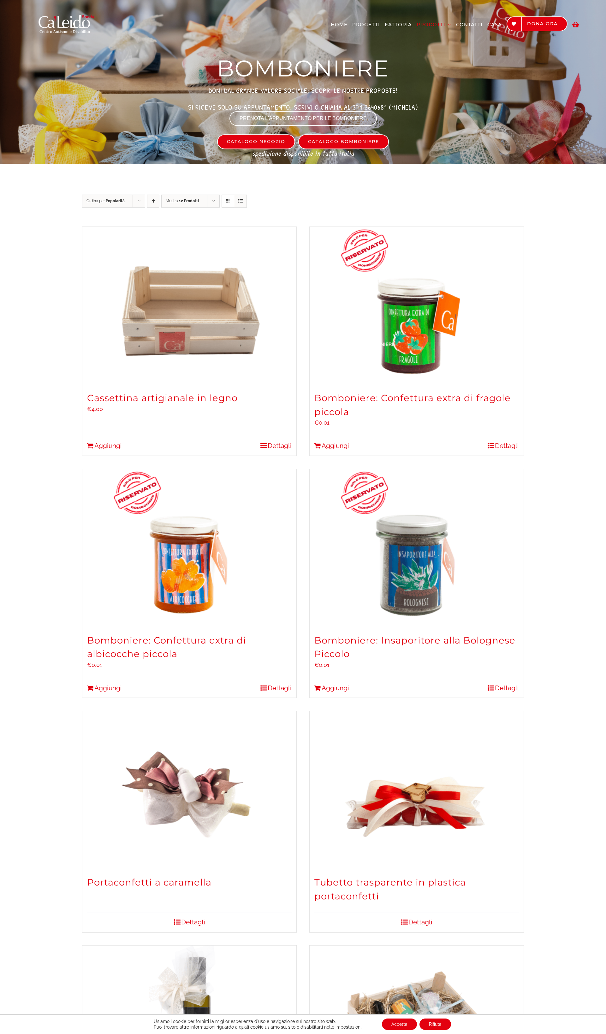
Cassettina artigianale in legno (162, 397)
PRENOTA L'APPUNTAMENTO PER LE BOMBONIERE (303, 118)
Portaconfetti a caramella (149, 882)
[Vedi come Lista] (240, 201)
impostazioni (348, 1027)
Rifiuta (435, 1024)
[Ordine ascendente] (153, 201)
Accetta (399, 1024)
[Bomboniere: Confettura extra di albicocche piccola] (189, 548)
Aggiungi (108, 446)
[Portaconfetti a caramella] (189, 790)
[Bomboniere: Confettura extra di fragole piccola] (417, 306)
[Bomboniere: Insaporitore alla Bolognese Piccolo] (417, 548)
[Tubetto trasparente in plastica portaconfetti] (417, 790)
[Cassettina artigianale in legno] (189, 306)
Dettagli (280, 446)
